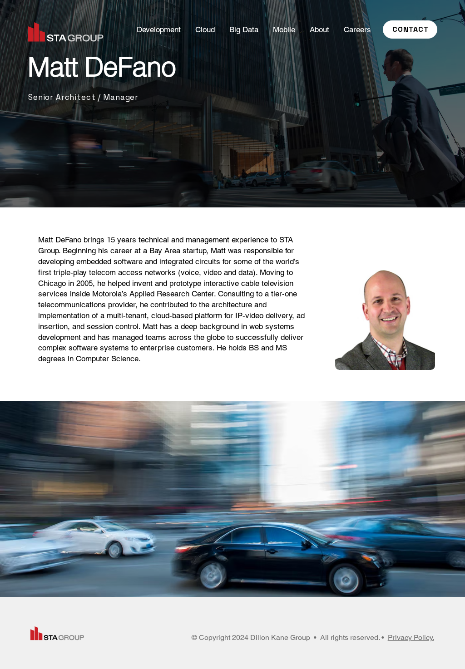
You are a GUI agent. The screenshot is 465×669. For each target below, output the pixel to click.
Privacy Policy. (411, 637)
